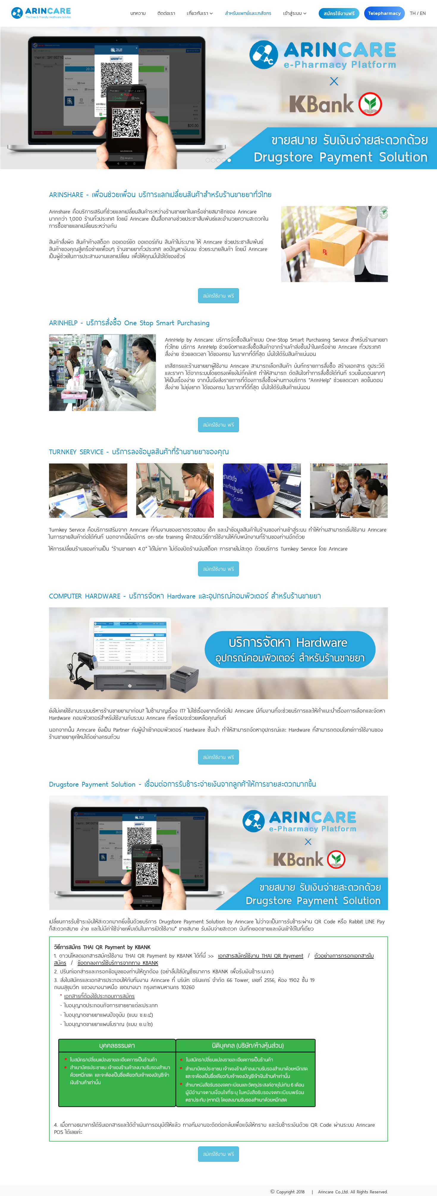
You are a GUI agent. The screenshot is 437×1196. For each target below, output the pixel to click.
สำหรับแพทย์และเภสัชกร (248, 13)
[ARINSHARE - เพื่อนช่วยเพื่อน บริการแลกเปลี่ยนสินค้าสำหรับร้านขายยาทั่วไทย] (218, 95)
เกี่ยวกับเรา (198, 13)
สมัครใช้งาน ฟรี (218, 295)
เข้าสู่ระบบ (293, 13)
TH (413, 13)
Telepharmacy (384, 13)
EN (423, 13)
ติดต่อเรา (166, 13)
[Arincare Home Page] (41, 13)
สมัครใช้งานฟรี (339, 13)
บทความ (138, 13)
